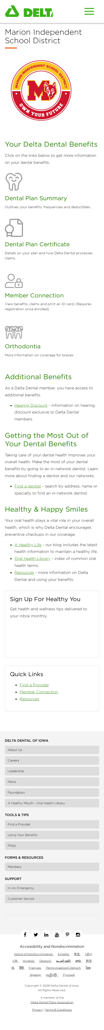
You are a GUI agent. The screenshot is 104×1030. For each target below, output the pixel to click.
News (12, 782)
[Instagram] (78, 934)
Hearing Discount (31, 405)
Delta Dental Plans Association (52, 1002)
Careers (13, 760)
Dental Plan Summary (36, 198)
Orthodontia (23, 346)
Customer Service (21, 899)
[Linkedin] (46, 934)
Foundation (16, 792)
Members (14, 867)
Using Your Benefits (22, 835)
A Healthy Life (28, 544)
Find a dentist (28, 486)
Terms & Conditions (58, 1009)
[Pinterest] (67, 934)
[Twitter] (35, 934)
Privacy (37, 1009)
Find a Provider (34, 684)
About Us (15, 750)
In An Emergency (21, 888)
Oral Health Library (32, 558)
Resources (24, 572)
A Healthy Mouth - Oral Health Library (36, 803)
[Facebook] (25, 934)
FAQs (12, 846)
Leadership (16, 771)
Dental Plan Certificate (37, 244)
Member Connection (34, 295)
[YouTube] (56, 934)
